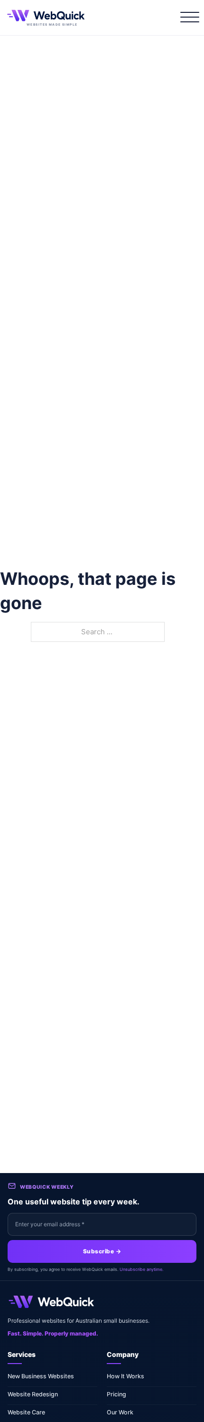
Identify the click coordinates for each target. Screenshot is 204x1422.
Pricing (116, 1394)
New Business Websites (41, 1376)
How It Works (125, 1376)
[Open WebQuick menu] (188, 18)
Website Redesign (33, 1394)
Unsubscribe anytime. (141, 1269)
